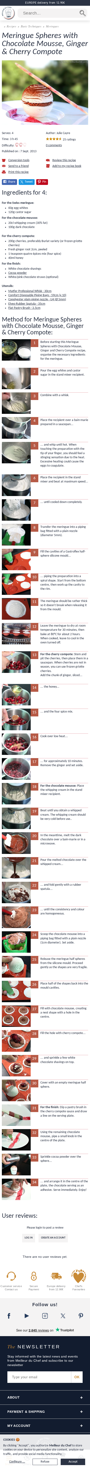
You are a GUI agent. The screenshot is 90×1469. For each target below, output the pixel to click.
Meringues (52, 26)
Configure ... (17, 1461)
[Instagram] (45, 1316)
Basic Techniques (31, 26)
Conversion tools (18, 160)
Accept (73, 1461)
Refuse (45, 1461)
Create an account (53, 1238)
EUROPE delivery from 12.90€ (45, 2)
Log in (29, 1238)
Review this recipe (64, 160)
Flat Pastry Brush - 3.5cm (24, 308)
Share (11, 182)
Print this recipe (18, 172)
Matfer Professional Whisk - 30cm (29, 291)
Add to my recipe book (66, 166)
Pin (44, 182)
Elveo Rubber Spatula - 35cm (26, 304)
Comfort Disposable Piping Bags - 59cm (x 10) (37, 295)
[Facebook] (9, 1316)
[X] (63, 1316)
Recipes (11, 26)
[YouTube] (27, 1316)
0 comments (54, 145)
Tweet (29, 182)
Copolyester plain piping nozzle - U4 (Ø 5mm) (37, 299)
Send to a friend (18, 166)
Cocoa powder (17, 273)
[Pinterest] (81, 1316)
